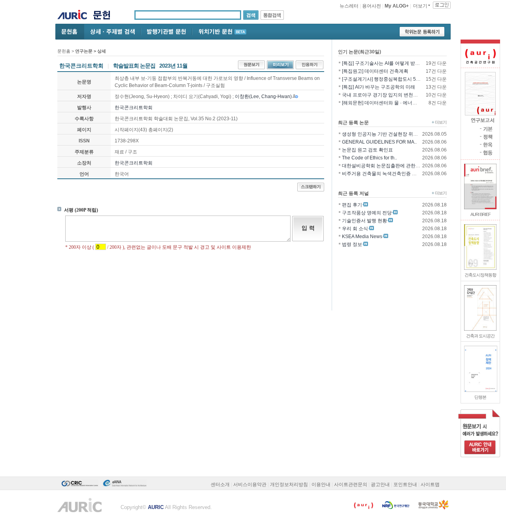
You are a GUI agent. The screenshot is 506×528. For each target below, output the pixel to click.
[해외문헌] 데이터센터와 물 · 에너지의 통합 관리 (392, 103)
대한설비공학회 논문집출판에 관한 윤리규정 (389, 165)
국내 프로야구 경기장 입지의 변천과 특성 (385, 95)
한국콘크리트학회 (134, 107)
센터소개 (220, 484)
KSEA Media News (362, 236)
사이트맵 (430, 484)
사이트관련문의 (350, 484)
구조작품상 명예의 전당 (367, 213)
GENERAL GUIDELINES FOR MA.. (379, 142)
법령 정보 (352, 244)
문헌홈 (63, 51)
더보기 (420, 6)
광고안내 (380, 484)
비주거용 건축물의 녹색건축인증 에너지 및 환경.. (393, 173)
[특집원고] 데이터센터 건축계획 (375, 71)
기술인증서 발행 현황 (364, 220)
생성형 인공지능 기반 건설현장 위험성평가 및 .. (392, 134)
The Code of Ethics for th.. (369, 158)
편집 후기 (352, 205)
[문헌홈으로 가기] (104, 16)
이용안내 (321, 484)
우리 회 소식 (355, 228)
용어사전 (371, 6)
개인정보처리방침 (289, 484)
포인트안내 (405, 484)
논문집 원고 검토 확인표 (367, 150)
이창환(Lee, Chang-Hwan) (263, 96)
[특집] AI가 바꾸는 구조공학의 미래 (378, 87)
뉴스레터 (349, 6)
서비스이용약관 (249, 484)
